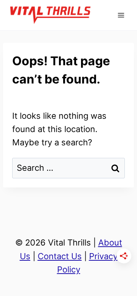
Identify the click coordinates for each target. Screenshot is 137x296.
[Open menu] (121, 15)
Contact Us (60, 256)
